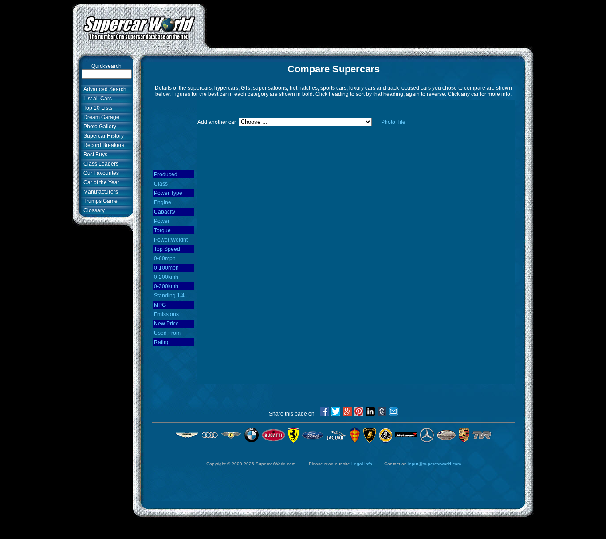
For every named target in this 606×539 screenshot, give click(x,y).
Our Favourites (100, 173)
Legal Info (361, 463)
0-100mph (166, 268)
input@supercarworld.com (434, 463)
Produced (165, 174)
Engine (162, 202)
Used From (167, 333)
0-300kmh (166, 286)
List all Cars (96, 98)
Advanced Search (103, 89)
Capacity (164, 212)
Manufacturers (99, 192)
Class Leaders (99, 164)
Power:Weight (171, 240)
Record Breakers (102, 145)
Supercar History (102, 136)
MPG (160, 305)
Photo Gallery (98, 126)
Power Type (168, 193)
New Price (166, 324)
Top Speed (167, 249)
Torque (162, 230)
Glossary (93, 210)
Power (161, 221)
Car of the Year (100, 182)
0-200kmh (166, 277)
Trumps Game (99, 201)
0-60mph (165, 258)
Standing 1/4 (169, 296)
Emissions (166, 314)
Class (161, 184)
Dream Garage (100, 117)
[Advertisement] (369, 24)
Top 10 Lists (96, 108)
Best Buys (94, 154)
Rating (162, 342)
